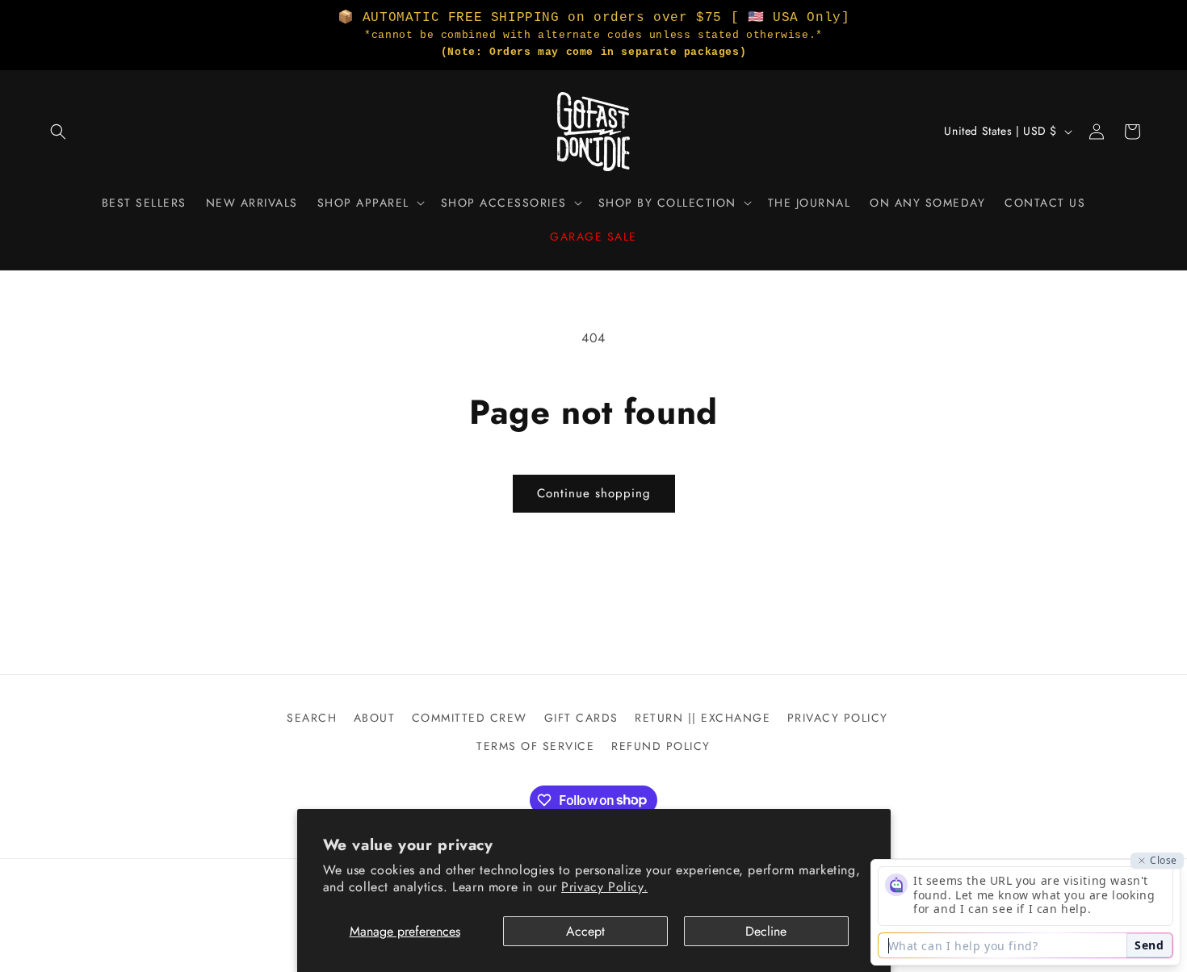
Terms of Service (535, 746)
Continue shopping (594, 493)
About (375, 718)
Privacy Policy (837, 718)
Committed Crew (469, 718)
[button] (58, 131)
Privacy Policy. (604, 887)
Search (312, 718)
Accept (585, 931)
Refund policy (661, 746)
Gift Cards (581, 718)
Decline (765, 931)
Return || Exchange (702, 718)
